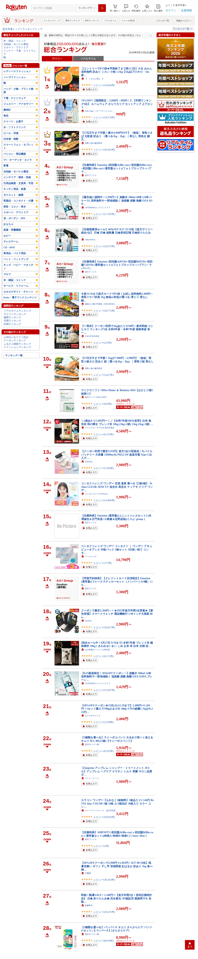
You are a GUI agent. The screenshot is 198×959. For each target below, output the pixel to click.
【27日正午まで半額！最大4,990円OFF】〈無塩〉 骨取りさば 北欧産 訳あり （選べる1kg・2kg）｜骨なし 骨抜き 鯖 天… (117, 136)
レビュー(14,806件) (104, 500)
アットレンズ (91, 556)
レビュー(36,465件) (104, 149)
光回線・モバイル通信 (15, 44)
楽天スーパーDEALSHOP (95, 397)
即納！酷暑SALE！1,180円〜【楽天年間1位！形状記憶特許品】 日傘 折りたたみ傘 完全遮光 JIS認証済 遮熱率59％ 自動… (116, 898)
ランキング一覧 (14, 355)
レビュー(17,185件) (104, 214)
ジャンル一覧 (162, 20)
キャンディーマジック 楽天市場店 (100, 810)
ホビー (7, 235)
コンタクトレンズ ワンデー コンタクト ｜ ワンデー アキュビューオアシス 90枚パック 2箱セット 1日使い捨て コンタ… (116, 549)
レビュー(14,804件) (104, 85)
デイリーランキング (15, 314)
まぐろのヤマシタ (92, 716)
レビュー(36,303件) (104, 879)
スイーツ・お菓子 (13, 121)
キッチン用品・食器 (14, 189)
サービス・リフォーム (15, 285)
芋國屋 (88, 873)
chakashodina (90, 240)
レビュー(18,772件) (104, 310)
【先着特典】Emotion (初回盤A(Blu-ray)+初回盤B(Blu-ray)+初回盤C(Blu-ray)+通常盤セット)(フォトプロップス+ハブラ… (116, 168)
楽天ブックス (91, 175)
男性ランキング (72, 20)
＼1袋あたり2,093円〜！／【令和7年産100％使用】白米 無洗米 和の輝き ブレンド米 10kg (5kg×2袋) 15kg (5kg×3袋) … (117, 422)
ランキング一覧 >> (182, 28)
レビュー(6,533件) (104, 434)
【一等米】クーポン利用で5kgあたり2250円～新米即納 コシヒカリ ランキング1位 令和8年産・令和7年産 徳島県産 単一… (117, 329)
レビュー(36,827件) (104, 627)
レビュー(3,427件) (104, 374)
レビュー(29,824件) (104, 817)
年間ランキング (12, 324)
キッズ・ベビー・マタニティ (18, 266)
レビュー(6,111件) (104, 656)
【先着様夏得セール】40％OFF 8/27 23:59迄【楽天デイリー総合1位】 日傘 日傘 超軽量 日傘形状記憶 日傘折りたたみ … (117, 233)
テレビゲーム (10, 241)
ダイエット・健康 (13, 194)
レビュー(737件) (103, 563)
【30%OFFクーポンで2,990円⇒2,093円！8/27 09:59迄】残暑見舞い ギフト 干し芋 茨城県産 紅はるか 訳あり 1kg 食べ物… (117, 866)
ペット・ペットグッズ (15, 259)
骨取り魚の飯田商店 (93, 143)
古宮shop (88, 462)
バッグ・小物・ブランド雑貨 (18, 90)
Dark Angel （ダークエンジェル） (99, 111)
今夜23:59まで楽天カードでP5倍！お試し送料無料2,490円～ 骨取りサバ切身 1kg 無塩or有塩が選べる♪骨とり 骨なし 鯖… (117, 297)
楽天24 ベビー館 (92, 744)
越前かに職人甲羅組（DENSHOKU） (100, 304)
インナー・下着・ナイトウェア (19, 52)
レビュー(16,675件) (104, 246)
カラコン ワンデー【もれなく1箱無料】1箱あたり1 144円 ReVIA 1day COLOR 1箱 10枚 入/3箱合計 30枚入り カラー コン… (117, 803)
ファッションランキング (17, 347)
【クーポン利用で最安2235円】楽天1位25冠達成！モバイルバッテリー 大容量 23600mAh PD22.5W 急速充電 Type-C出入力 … (116, 454)
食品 (5, 115)
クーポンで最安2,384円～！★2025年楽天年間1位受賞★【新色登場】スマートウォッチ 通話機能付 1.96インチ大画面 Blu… (117, 614)
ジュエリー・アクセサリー (18, 103)
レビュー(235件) (103, 342)
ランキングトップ (52, 20)
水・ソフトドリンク (14, 127)
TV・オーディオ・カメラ (17, 159)
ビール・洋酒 (10, 133)
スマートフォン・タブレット (18, 146)
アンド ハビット (92, 778)
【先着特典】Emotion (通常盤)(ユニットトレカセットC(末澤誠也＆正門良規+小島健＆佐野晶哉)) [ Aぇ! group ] (116, 517)
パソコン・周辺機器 (14, 153)
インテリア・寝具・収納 (17, 177)
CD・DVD (9, 247)
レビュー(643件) (103, 403)
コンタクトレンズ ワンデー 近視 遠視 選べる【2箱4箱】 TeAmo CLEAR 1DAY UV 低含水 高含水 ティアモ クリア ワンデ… (117, 487)
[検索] (102, 8)
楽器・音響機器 (12, 229)
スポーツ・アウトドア (15, 47)
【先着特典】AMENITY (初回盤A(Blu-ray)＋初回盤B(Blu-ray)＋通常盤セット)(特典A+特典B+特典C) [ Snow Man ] (117, 834)
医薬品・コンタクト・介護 (18, 200)
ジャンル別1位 (128, 20)
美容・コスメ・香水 (14, 206)
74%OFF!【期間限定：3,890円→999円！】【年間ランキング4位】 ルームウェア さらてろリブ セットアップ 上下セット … (117, 104)
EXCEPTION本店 (92, 336)
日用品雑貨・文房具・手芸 (18, 183)
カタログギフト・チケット (18, 291)
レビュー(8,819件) (104, 940)
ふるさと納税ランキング (17, 343)
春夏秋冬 (89, 905)
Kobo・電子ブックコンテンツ (20, 297)
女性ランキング (92, 20)
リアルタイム (110, 20)
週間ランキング (12, 317)
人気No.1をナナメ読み (16, 337)
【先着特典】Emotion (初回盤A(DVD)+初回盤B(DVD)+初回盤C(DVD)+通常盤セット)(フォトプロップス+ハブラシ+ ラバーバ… (117, 265)
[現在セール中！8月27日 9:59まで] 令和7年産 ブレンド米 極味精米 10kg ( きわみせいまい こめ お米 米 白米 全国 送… (117, 644)
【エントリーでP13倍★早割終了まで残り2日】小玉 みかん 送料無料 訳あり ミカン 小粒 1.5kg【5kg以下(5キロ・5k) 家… (116, 72)
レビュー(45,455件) (104, 911)
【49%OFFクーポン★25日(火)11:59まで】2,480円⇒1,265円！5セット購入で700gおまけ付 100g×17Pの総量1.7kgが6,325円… (117, 709)
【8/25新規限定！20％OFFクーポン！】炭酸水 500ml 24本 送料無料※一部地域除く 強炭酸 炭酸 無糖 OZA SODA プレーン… (116, 676)
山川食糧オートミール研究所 (97, 650)
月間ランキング (12, 320)
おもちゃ (8, 224)
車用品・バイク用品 (14, 253)
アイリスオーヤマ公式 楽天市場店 (99, 428)
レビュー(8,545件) (104, 751)
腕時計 (7, 109)
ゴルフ (7, 274)
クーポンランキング (15, 340)
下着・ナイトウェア (14, 98)
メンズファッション (14, 77)
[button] (126, 8)
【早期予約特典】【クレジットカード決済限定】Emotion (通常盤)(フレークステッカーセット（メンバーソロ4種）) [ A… (117, 581)
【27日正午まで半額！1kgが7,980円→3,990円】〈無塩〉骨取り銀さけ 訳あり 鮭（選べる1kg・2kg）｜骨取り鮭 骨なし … (117, 361)
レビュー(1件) (101, 846)
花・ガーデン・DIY (14, 218)
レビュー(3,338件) (104, 722)
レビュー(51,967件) (104, 690)
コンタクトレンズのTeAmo (96, 494)
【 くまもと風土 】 (94, 79)
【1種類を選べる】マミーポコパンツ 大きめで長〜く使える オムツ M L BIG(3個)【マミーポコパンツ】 (117, 739)
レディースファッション (17, 71)
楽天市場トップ (11, 29)
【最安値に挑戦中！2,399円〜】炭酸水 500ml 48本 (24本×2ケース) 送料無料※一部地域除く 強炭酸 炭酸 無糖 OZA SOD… (116, 200)
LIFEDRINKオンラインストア (97, 207)
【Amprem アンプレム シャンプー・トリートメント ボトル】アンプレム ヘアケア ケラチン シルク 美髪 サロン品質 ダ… (116, 771)
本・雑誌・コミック (14, 40)
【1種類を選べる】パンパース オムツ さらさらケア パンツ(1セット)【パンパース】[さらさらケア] (116, 929)
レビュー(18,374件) (104, 117)
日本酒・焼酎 (10, 138)
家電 (5, 165)
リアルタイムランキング (17, 310)
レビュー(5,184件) (104, 468)
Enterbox (88, 621)
